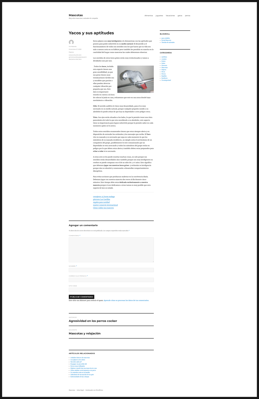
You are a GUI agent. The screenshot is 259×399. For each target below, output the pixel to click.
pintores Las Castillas (101, 199)
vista (76, 59)
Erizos (163, 61)
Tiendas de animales (168, 42)
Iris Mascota (72, 46)
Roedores (164, 78)
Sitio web (73, 286)
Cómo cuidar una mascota (103, 208)
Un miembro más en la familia (80, 372)
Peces (163, 72)
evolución (75, 55)
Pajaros (71, 52)
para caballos (165, 38)
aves (70, 55)
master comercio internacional (105, 205)
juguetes (159, 16)
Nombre (73, 266)
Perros (163, 74)
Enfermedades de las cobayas (79, 377)
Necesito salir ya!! (76, 362)
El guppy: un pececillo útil (78, 364)
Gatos (163, 63)
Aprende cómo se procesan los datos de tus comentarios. (126, 300)
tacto (73, 59)
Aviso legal (80, 390)
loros (73, 57)
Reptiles (164, 76)
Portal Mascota (166, 40)
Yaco (79, 59)
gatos (180, 16)
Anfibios (164, 57)
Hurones (164, 65)
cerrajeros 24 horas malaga (104, 197)
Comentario (74, 235)
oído (76, 57)
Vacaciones (170, 16)
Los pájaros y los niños (77, 360)
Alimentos (149, 16)
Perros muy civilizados (77, 366)
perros (187, 16)
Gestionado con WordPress (94, 390)
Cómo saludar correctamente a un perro (83, 370)
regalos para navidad (101, 202)
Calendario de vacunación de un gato (82, 374)
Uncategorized (166, 80)
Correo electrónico (78, 276)
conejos (164, 59)
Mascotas (76, 15)
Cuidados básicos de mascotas (80, 358)
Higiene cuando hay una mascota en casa (83, 368)
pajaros (80, 57)
